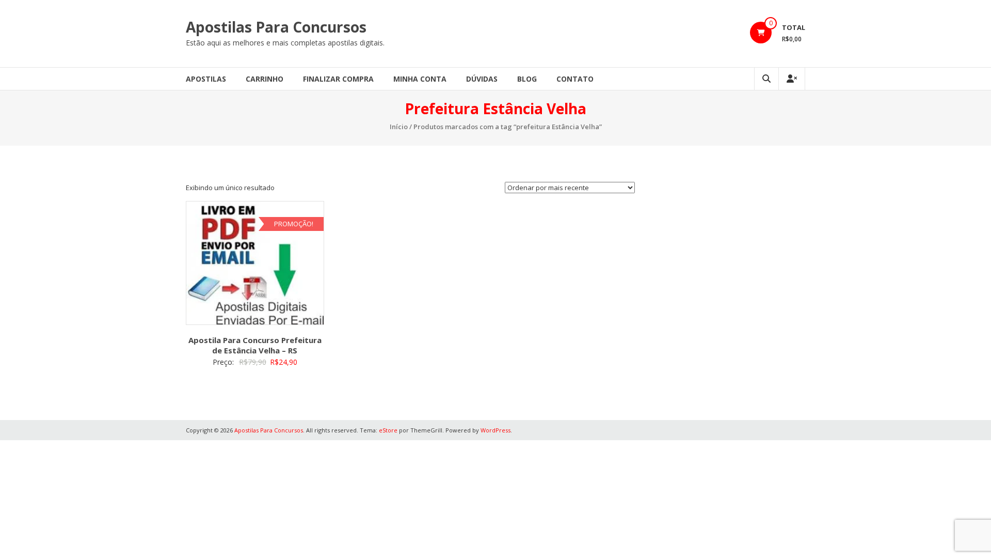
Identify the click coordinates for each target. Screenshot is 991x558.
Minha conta (419, 79)
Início (399, 126)
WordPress (495, 430)
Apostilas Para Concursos (276, 27)
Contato (575, 79)
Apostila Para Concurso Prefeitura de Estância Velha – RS (255, 345)
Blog (527, 79)
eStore (388, 430)
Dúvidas (482, 79)
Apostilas (206, 79)
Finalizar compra (338, 79)
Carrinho (264, 79)
